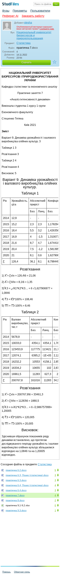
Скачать (27, 62)
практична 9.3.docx (16, 510)
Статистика (23, 43)
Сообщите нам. (47, 29)
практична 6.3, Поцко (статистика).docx (27, 475)
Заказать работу (33, 16)
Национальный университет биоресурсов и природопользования (33, 35)
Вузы (5, 10)
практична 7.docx (15, 495)
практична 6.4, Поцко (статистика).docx (27, 485)
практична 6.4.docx (16, 490)
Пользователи (40, 10)
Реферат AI (10, 16)
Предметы (20, 10)
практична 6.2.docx (16, 470)
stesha (28, 22)
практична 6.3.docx (16, 480)
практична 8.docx (15, 500)
